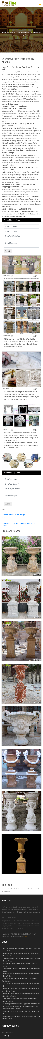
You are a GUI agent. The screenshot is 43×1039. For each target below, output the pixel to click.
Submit (7, 51)
